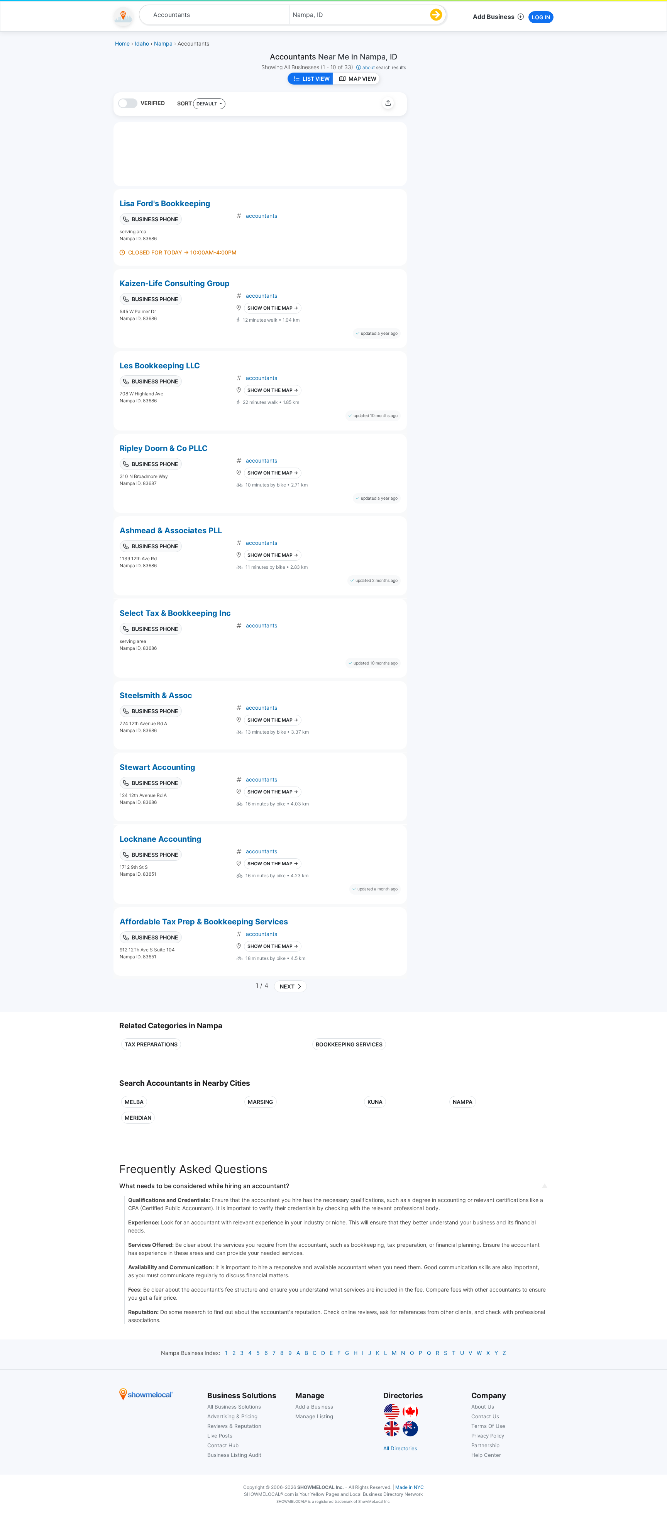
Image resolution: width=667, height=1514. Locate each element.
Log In (541, 17)
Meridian (138, 1117)
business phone (155, 219)
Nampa (462, 1102)
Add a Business (314, 1407)
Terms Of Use (488, 1426)
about (384, 67)
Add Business (494, 16)
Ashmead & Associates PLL (171, 530)
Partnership (485, 1445)
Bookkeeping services (349, 1044)
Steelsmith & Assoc (156, 695)
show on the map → (272, 308)
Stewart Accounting (157, 767)
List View (316, 78)
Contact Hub (223, 1445)
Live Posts (219, 1436)
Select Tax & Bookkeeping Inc (175, 613)
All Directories (400, 1448)
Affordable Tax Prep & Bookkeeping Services (204, 921)
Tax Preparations (151, 1044)
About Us (482, 1407)
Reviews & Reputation (234, 1426)
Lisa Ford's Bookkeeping (165, 203)
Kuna (375, 1102)
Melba (134, 1102)
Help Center (486, 1455)
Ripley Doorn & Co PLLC (164, 448)
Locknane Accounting (160, 839)
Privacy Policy (487, 1436)
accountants (261, 215)
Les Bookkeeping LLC (160, 365)
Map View (362, 78)
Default (207, 104)
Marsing (260, 1102)
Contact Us (485, 1416)
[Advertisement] (477, 146)
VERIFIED (153, 103)
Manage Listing (314, 1416)
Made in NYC (409, 1487)
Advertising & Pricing (232, 1416)
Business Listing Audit (234, 1455)
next (286, 986)
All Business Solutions (234, 1407)
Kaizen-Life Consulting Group (175, 283)
